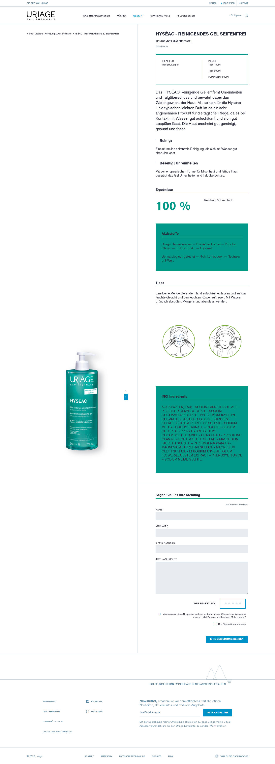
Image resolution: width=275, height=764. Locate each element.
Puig (170, 756)
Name (159, 509)
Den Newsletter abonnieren (232, 624)
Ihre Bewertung (205, 603)
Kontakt (243, 3)
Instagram (96, 711)
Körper (121, 15)
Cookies (156, 756)
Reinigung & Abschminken (58, 33)
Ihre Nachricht (166, 559)
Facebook (96, 701)
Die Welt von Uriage (37, 3)
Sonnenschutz (160, 15)
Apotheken (229, 3)
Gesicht (138, 15)
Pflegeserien (186, 15)
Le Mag (213, 3)
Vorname (162, 526)
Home (30, 33)
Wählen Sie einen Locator (234, 756)
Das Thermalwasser (96, 15)
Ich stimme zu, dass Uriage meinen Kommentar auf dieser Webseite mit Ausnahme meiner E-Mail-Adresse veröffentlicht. (204, 615)
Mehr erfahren (238, 617)
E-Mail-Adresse (166, 542)
